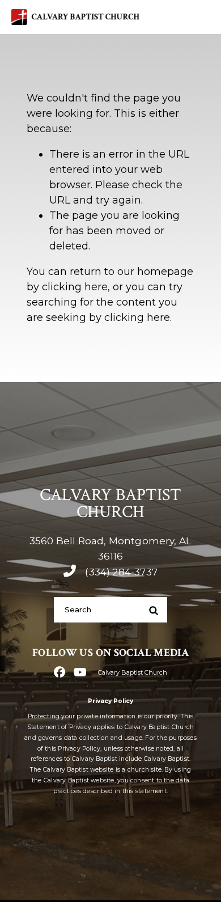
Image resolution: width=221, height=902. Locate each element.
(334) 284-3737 (120, 572)
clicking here (75, 287)
